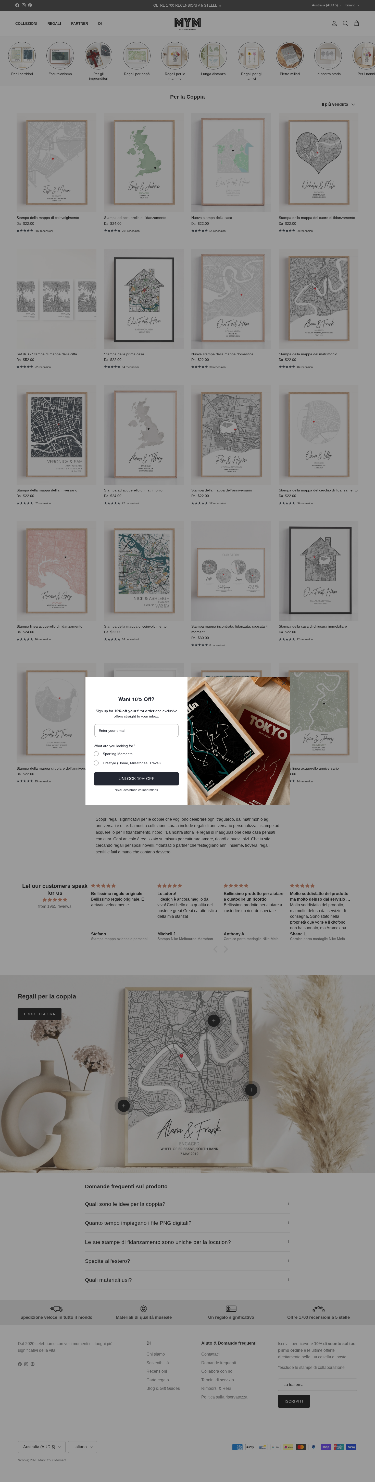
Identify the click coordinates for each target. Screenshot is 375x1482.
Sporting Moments (117, 754)
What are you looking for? (114, 746)
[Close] (284, 683)
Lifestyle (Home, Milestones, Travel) (132, 763)
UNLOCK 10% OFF (136, 779)
